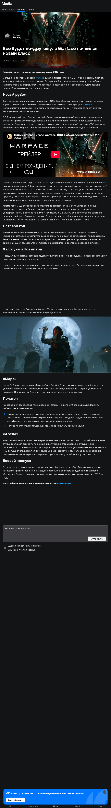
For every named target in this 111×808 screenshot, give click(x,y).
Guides (30, 9)
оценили (87, 104)
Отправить (97, 538)
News (12, 9)
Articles (21, 9)
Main (4, 9)
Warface (39, 77)
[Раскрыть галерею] (55, 345)
